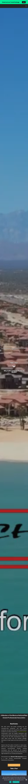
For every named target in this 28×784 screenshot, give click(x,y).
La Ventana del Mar (21, 731)
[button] (26, 6)
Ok (10, 782)
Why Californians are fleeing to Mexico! (14, 371)
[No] (26, 779)
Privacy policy (16, 782)
